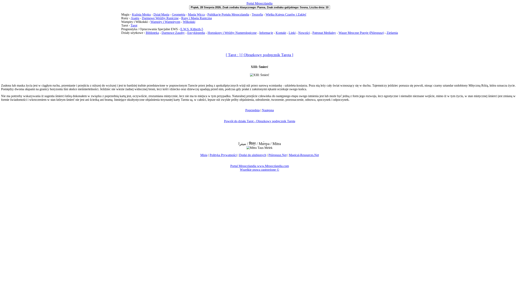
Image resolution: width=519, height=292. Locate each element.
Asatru (135, 18)
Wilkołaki (189, 22)
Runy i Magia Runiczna (196, 18)
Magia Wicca (196, 14)
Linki (292, 32)
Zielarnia (392, 32)
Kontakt (281, 32)
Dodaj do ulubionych (252, 155)
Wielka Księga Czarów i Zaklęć (286, 14)
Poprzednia (252, 110)
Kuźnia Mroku (141, 14)
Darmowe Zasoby (173, 32)
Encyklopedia (196, 32)
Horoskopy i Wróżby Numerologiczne (232, 32)
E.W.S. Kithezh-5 (191, 29)
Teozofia (257, 14)
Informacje (266, 32)
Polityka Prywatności (223, 155)
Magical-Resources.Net (304, 155)
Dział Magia (161, 14)
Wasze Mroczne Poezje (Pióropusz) (361, 32)
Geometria (178, 14)
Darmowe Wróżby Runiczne (160, 18)
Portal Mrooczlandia (259, 3)
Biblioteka (152, 32)
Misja (203, 155)
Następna (268, 110)
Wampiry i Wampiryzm (165, 22)
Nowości (304, 32)
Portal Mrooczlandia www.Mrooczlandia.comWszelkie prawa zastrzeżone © (259, 167)
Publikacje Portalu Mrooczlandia (228, 14)
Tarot (134, 25)
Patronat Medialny (324, 32)
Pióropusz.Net (277, 155)
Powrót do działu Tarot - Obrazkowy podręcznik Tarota (259, 121)
